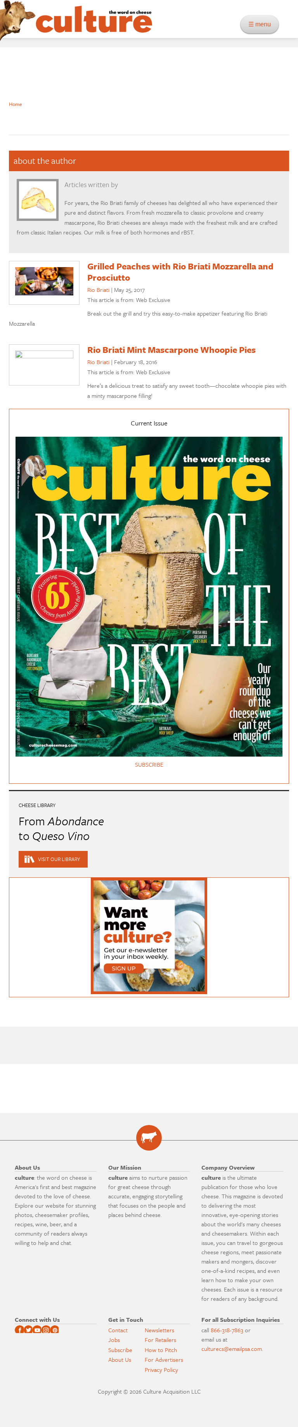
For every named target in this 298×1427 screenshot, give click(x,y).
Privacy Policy (161, 1369)
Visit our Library (59, 859)
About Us (119, 1359)
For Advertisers (164, 1359)
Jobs (114, 1339)
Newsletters (159, 1330)
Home (15, 104)
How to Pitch (161, 1349)
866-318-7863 (227, 1330)
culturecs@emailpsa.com (231, 1348)
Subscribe (120, 1349)
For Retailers (160, 1339)
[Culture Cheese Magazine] (149, 1138)
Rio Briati (98, 289)
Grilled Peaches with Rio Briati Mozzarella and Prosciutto (180, 272)
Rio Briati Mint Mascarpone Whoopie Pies (171, 349)
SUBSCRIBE (149, 764)
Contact (118, 1330)
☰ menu (261, 24)
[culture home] (94, 26)
